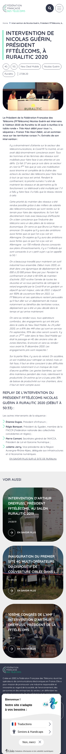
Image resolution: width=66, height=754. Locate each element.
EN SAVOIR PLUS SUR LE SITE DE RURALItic (33, 458)
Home (5, 23)
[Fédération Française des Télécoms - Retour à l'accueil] (14, 8)
